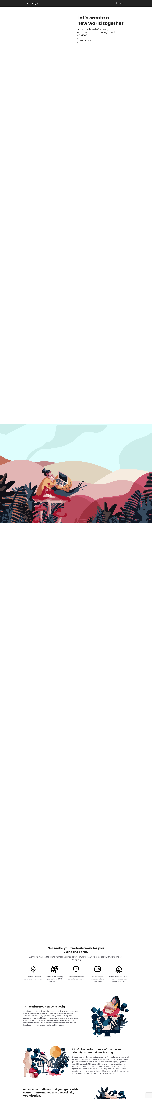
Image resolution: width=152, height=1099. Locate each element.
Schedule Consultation (88, 40)
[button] (119, 3)
